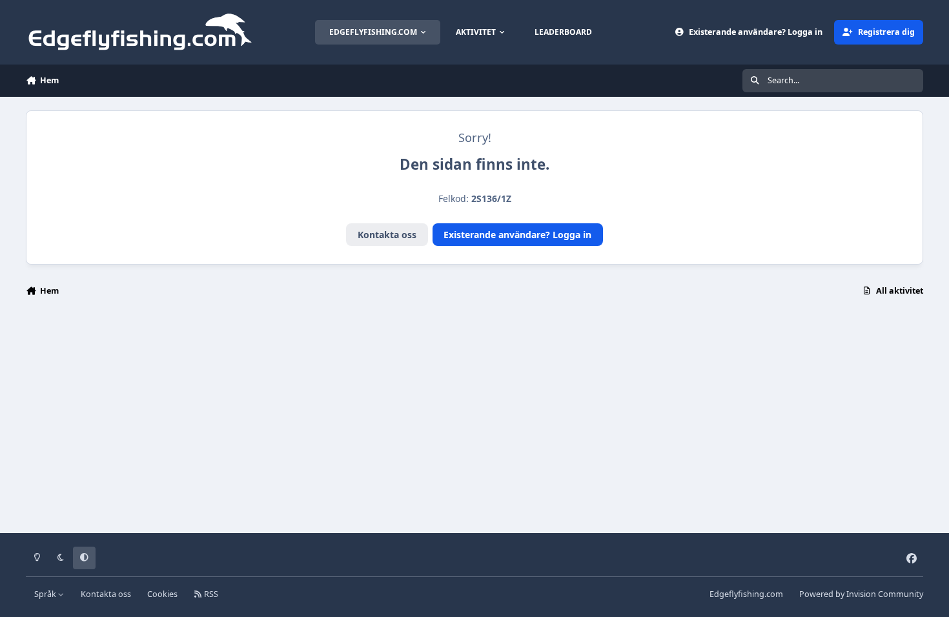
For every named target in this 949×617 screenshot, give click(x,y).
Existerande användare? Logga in (517, 234)
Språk (46, 594)
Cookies (162, 594)
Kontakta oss (387, 234)
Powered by (861, 594)
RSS (210, 594)
